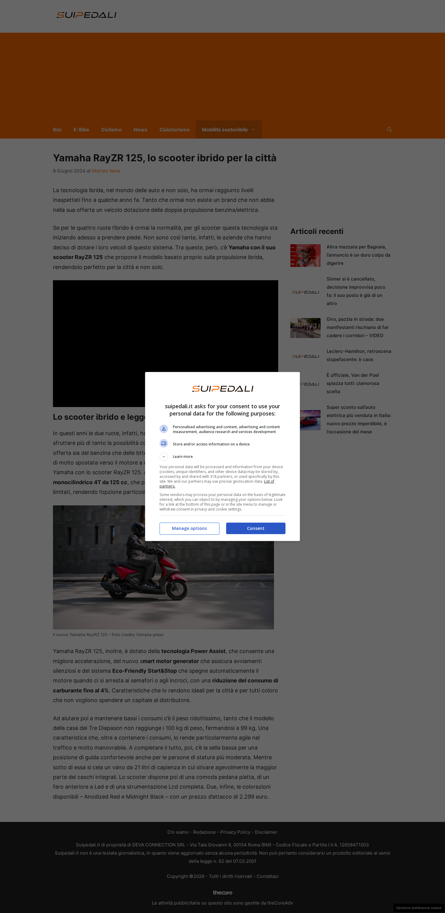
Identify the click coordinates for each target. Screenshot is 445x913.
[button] (222, 456)
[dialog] (222, 456)
